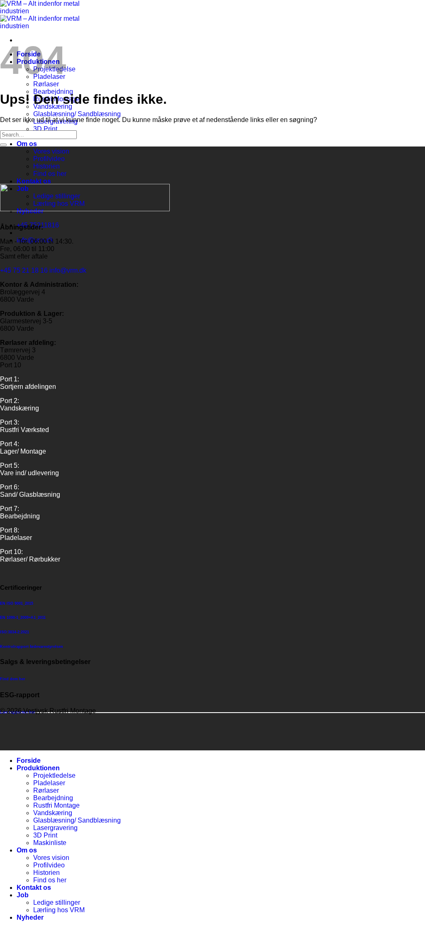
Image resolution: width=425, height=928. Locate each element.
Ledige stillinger (56, 902)
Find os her (49, 173)
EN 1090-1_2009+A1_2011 (23, 617)
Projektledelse (54, 775)
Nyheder (30, 917)
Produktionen (38, 768)
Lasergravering (55, 827)
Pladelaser (49, 782)
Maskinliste (49, 842)
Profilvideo (49, 158)
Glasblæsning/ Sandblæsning (77, 113)
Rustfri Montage (56, 805)
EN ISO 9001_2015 (16, 603)
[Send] (3, 145)
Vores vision (51, 151)
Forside (29, 760)
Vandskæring (52, 812)
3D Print (45, 128)
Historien (46, 166)
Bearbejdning (53, 797)
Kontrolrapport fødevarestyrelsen (31, 647)
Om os (27, 143)
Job (23, 895)
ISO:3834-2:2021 (14, 632)
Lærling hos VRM (59, 909)
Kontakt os (34, 181)
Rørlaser (46, 84)
